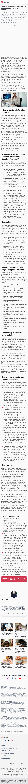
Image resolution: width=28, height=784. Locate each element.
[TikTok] (15, 678)
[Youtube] (19, 678)
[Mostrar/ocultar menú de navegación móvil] (25, 2)
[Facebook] (12, 678)
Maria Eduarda (6, 22)
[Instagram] (8, 678)
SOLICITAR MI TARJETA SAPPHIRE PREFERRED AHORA (14, 579)
